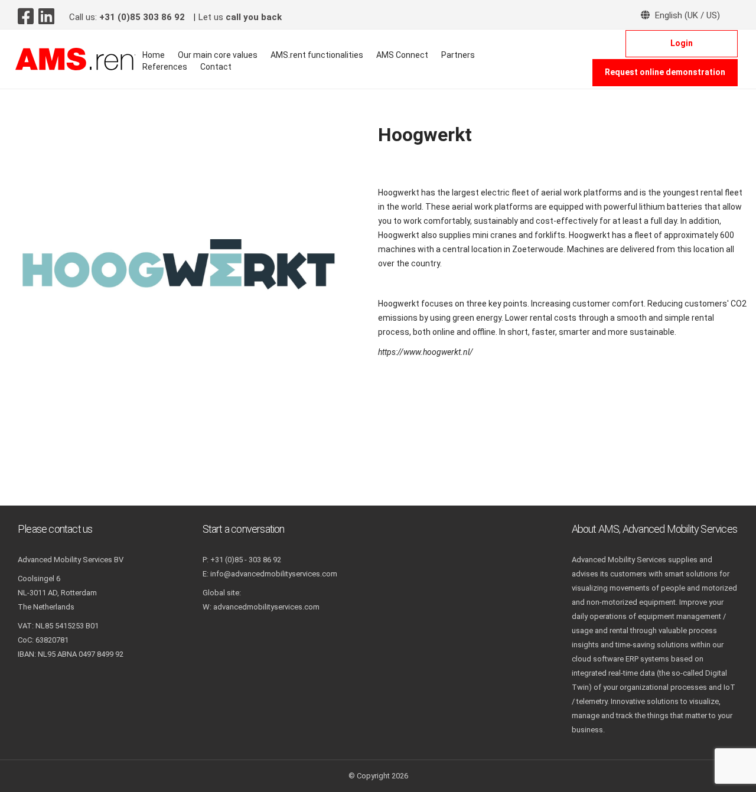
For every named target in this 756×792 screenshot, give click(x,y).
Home (153, 55)
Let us (240, 17)
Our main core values (218, 55)
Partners (458, 55)
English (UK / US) (686, 15)
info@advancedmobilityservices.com (273, 573)
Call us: (127, 17)
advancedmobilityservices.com (266, 606)
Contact (216, 66)
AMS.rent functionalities (317, 55)
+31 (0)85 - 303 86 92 (245, 559)
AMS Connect (402, 55)
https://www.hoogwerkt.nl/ (425, 352)
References (164, 66)
